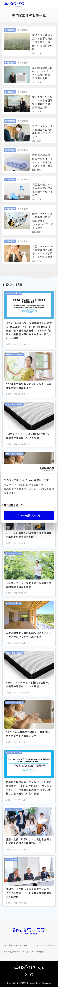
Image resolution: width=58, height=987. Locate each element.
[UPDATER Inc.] (29, 967)
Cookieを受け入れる (29, 515)
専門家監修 (10, 29)
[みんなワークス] (15, 4)
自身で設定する (9, 505)
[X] (26, 974)
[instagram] (31, 974)
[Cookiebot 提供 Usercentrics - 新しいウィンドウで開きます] (41, 469)
